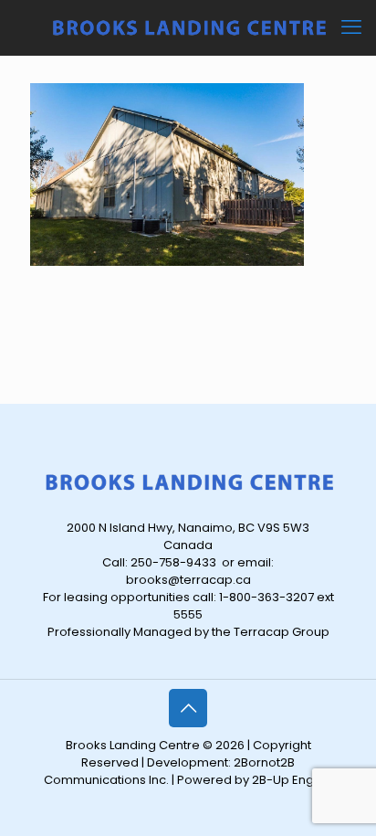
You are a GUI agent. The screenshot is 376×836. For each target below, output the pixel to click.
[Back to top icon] (188, 708)
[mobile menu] (351, 27)
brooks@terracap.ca (188, 579)
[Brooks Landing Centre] (188, 27)
